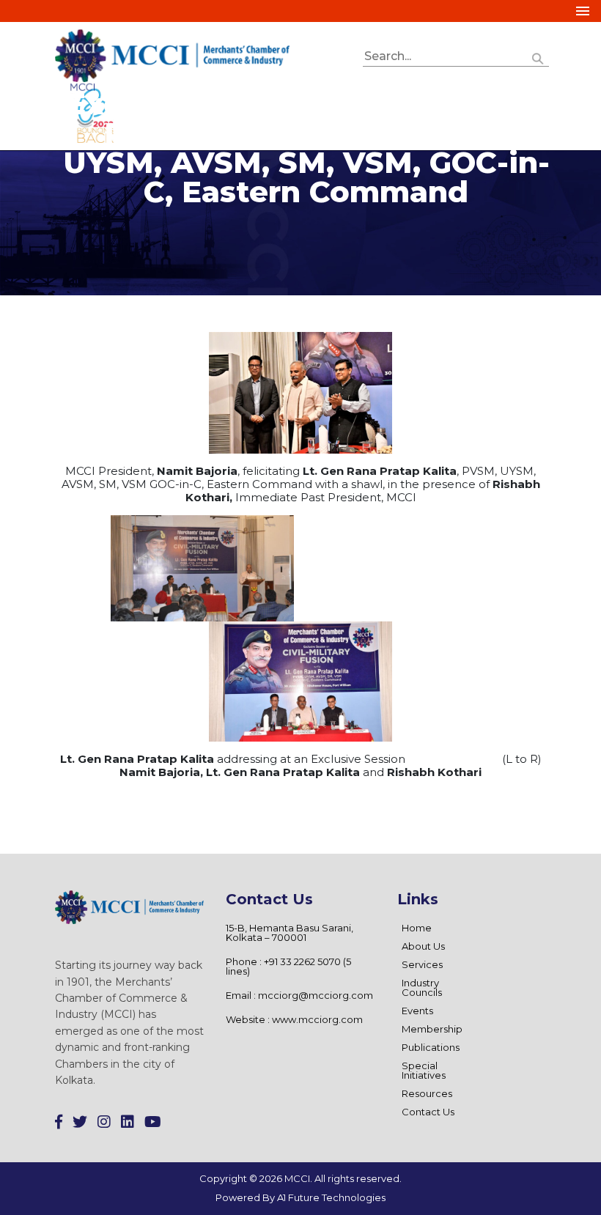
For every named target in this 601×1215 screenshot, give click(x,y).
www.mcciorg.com (317, 1019)
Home (417, 928)
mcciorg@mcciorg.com (315, 995)
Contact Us (428, 1112)
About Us (423, 946)
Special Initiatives (424, 1070)
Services (422, 964)
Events (417, 1010)
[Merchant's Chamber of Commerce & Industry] (172, 55)
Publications (431, 1047)
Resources (427, 1093)
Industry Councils (422, 987)
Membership (432, 1029)
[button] (538, 57)
